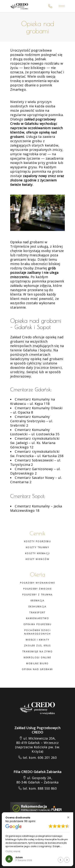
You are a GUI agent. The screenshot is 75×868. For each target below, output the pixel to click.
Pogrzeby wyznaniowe (37, 582)
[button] (68, 817)
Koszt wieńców (37, 559)
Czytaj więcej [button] (12, 851)
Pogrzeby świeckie (37, 588)
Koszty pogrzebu (37, 541)
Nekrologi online (37, 657)
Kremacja (37, 600)
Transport (37, 612)
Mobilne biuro (37, 663)
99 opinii (29, 821)
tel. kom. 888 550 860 (40, 788)
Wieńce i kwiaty (38, 639)
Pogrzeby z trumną (37, 594)
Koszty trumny (37, 547)
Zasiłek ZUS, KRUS (37, 645)
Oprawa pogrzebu (37, 624)
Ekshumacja (37, 606)
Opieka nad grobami (37, 669)
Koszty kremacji (37, 553)
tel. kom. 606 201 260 (40, 757)
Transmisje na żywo (37, 651)
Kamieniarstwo (37, 618)
